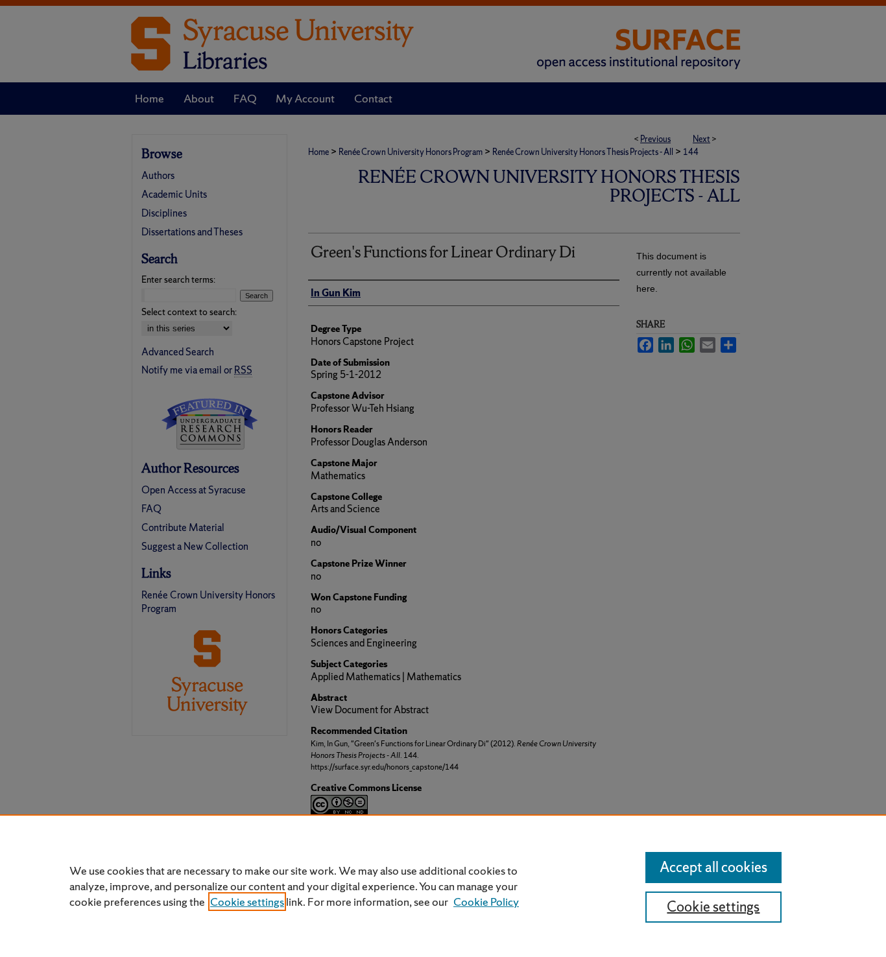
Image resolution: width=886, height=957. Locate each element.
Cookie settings (247, 901)
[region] (443, 885)
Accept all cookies (713, 867)
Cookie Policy (486, 901)
